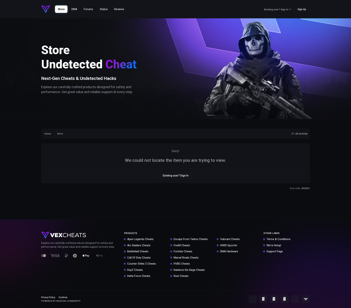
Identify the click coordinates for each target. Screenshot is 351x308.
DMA (74, 9)
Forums (88, 9)
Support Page (275, 251)
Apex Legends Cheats (140, 239)
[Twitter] (274, 299)
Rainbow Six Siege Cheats (189, 270)
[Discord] (253, 299)
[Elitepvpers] (306, 299)
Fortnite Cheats (183, 251)
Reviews (119, 9)
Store (61, 9)
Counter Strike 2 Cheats (141, 263)
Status (104, 9)
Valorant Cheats (230, 239)
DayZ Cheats (135, 270)
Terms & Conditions (278, 239)
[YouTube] (263, 299)
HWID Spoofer (228, 245)
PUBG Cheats (182, 263)
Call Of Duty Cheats (139, 257)
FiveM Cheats (182, 245)
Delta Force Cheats (138, 276)
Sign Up (302, 9)
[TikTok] (295, 299)
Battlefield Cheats (137, 251)
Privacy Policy (48, 297)
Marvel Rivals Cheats (186, 257)
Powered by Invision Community (61, 301)
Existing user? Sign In (277, 9)
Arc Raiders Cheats (138, 245)
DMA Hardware (229, 251)
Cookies (62, 297)
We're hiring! (274, 245)
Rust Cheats (181, 276)
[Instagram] (284, 299)
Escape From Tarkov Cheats (191, 239)
